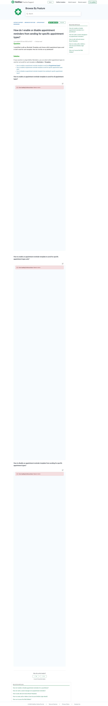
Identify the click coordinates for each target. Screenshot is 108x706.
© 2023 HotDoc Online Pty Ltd (36, 704)
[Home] (22, 3)
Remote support (82, 2)
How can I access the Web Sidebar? (22, 699)
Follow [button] (62, 22)
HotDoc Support (18, 22)
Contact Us (77, 704)
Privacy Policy (65, 704)
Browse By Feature (30, 22)
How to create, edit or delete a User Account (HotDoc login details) (77, 45)
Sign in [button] (50, 2)
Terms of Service (53, 704)
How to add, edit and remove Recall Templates (25, 693)
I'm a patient (92, 2)
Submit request (72, 2)
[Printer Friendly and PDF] (53, 23)
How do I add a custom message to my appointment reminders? (29, 690)
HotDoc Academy (60, 2)
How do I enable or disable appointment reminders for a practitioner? (76, 30)
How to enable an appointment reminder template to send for (38, 65)
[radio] (35, 676)
